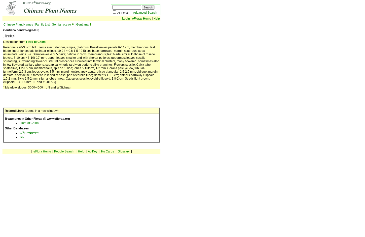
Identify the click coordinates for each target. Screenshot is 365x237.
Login (126, 18)
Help (156, 18)
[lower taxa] (73, 24)
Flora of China (36, 42)
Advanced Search (145, 12)
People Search (64, 151)
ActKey (92, 151)
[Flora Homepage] (49, 14)
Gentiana (82, 24)
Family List (42, 24)
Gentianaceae (61, 24)
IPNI (22, 137)
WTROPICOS (29, 133)
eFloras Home (141, 18)
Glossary (124, 151)
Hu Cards (107, 151)
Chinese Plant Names (18, 24)
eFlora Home (42, 151)
